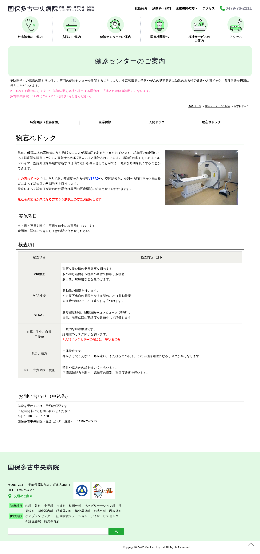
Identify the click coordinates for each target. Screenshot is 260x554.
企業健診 (105, 122)
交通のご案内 (23, 496)
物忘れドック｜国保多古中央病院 (51, 9)
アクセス (209, 8)
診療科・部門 (161, 8)
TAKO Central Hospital (151, 547)
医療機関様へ (159, 37)
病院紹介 (141, 8)
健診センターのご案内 (115, 37)
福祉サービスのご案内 (199, 38)
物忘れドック (211, 122)
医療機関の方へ (187, 8)
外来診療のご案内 (30, 37)
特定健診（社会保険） (45, 122)
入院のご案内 (71, 37)
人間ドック (156, 122)
